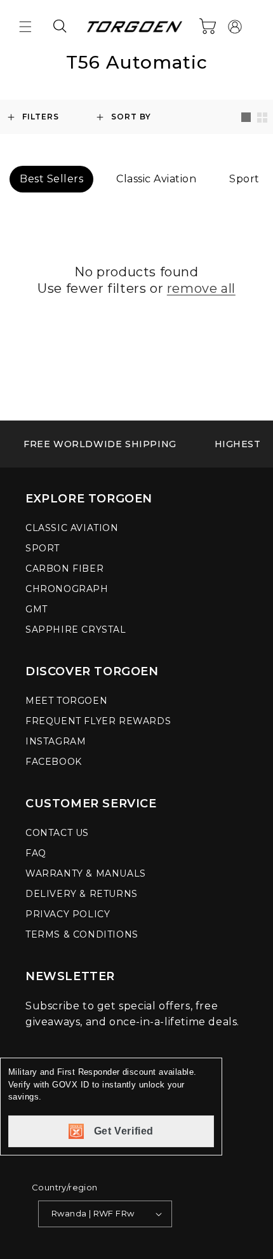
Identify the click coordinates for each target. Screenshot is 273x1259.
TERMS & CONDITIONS (81, 934)
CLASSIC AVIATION (72, 528)
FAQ (35, 853)
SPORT (42, 548)
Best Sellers (51, 179)
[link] (100, 444)
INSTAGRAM (55, 741)
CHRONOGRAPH (67, 589)
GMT (36, 609)
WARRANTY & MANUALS (85, 873)
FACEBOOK (53, 761)
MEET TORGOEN (66, 700)
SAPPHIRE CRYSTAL (75, 629)
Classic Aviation (156, 179)
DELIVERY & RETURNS (81, 893)
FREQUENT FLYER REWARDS (98, 721)
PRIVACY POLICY (67, 914)
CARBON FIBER (64, 568)
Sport (244, 179)
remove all (201, 288)
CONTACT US (57, 832)
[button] (25, 27)
